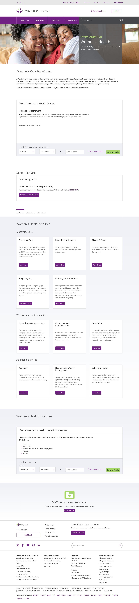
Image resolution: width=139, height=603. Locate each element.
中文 (54, 595)
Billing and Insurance (106, 561)
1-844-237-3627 (118, 3)
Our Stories (76, 588)
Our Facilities (42, 213)
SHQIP (63, 595)
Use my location (98, 11)
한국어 (69, 595)
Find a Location (40, 20)
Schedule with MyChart (29, 195)
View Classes (97, 265)
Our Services (20, 213)
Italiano (93, 595)
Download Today (25, 303)
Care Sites (20, 3)
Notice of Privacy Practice (94, 588)
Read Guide (60, 303)
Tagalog (19, 598)
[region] (69, 44)
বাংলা (74, 595)
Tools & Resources (71, 20)
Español (42, 595)
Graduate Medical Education (81, 575)
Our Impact (87, 3)
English (35, 595)
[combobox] (102, 20)
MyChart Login (104, 572)
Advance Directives (105, 558)
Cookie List (107, 591)
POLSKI (79, 595)
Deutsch (86, 595)
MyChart (116, 11)
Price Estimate (104, 574)
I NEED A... (22, 466)
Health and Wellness (106, 566)
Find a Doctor (24, 20)
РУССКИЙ (107, 595)
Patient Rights (49, 591)
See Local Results (113, 152)
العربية (49, 595)
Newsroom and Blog (23, 571)
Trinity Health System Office (71, 3)
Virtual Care (103, 583)
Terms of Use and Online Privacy (70, 591)
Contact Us (20, 566)
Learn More (23, 265)
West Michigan (76, 566)
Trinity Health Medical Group (26, 580)
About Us (97, 3)
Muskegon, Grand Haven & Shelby (55, 558)
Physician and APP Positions (81, 578)
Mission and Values (23, 569)
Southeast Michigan (51, 563)
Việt (58, 595)
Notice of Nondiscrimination (29, 591)
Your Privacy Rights (93, 591)
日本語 (100, 595)
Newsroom (107, 3)
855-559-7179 (73, 190)
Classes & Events (104, 563)
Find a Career (76, 572)
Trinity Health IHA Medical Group (27, 577)
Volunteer (47, 566)
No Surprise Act (21, 574)
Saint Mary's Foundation (52, 561)
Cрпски (26, 598)
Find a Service (55, 20)
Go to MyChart (69, 510)
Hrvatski (115, 595)
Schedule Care (31, 213)
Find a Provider (78, 533)
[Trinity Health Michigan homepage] (27, 11)
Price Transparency (105, 577)
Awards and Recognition (24, 558)
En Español (103, 580)
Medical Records (104, 569)
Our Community (51, 588)
